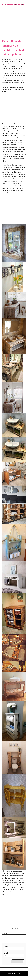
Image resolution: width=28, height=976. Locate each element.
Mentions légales (16, 973)
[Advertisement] (14, 23)
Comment (5, 933)
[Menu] (2, 4)
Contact (9, 973)
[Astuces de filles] (14, 4)
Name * (6, 946)
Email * (6, 953)
